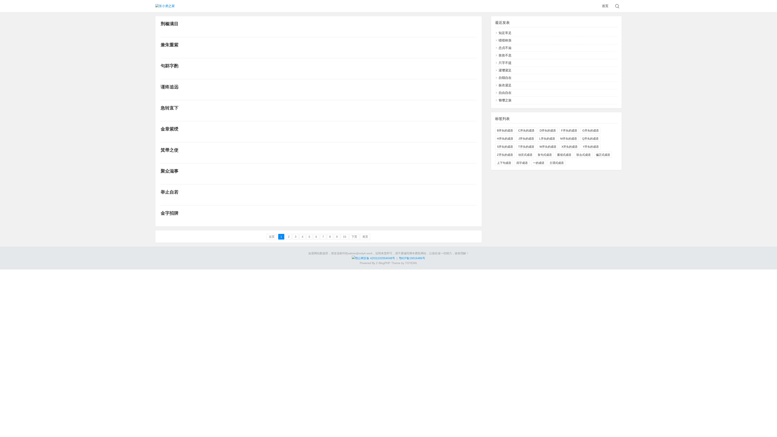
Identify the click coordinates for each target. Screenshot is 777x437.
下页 (354, 236)
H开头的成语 (505, 138)
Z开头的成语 (505, 154)
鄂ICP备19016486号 (412, 258)
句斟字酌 (169, 65)
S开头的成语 (505, 146)
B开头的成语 (505, 130)
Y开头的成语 (591, 146)
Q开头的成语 (590, 138)
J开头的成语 (526, 138)
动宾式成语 (525, 154)
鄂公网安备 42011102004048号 (375, 258)
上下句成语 (504, 162)
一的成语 (538, 162)
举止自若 (169, 192)
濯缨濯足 (505, 70)
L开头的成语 (547, 138)
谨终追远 (169, 86)
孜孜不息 (505, 55)
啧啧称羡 (505, 40)
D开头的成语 (548, 130)
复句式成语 (545, 154)
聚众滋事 (169, 171)
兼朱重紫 (169, 44)
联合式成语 (583, 154)
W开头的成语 (547, 146)
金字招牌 (169, 213)
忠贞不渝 (505, 48)
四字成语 (522, 162)
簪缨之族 (505, 100)
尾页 (365, 236)
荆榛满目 (169, 23)
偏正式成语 (603, 154)
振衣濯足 (505, 85)
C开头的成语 (526, 130)
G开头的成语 (590, 130)
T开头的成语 (526, 146)
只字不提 (505, 63)
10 (344, 236)
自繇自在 (505, 78)
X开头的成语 (569, 146)
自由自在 (505, 92)
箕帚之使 (169, 150)
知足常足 (505, 33)
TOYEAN (411, 263)
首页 (605, 6)
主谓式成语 (557, 162)
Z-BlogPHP (383, 263)
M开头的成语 (568, 138)
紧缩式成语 (564, 154)
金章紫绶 (169, 129)
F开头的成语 (569, 130)
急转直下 (169, 107)
